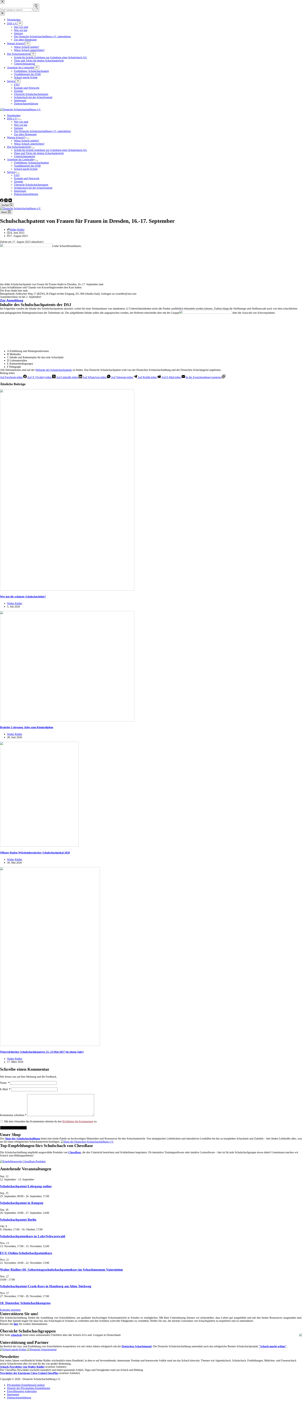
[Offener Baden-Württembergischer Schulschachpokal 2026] (39, 845)
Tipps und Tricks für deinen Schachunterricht (39, 153)
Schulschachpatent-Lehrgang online (26, 1186)
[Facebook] (2, 201)
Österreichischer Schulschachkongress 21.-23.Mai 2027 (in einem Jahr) (42, 1051)
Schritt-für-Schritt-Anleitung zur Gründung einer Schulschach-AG (50, 150)
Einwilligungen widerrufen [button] (22, 1391)
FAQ (17, 175)
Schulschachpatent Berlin (18, 1219)
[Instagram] (6, 201)
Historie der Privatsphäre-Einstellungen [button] (28, 1388)
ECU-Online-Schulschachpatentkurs (26, 1253)
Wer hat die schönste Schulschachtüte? (23, 596)
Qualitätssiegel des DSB (27, 165)
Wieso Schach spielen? (26, 140)
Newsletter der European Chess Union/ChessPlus (29, 1373)
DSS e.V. (12, 118)
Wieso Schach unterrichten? (29, 143)
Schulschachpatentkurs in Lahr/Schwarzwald (32, 1236)
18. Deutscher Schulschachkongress (25, 1303)
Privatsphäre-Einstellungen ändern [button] (26, 1384)
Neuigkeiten (13, 115)
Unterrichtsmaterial (24, 156)
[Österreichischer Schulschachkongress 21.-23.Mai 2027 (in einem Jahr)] (50, 1045)
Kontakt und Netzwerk (26, 178)
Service (11, 172)
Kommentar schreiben (13, 1115)
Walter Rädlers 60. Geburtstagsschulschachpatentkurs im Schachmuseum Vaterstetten (61, 1269)
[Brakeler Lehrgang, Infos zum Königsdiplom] (67, 720)
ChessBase (74, 1152)
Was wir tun (20, 124)
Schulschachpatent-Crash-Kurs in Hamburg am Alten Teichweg (45, 1286)
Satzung (18, 128)
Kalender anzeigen (10, 1309)
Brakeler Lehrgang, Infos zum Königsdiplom (26, 727)
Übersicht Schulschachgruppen (31, 184)
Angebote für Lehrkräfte (20, 159)
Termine (18, 181)
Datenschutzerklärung (26, 194)
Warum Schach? (16, 137)
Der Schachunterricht (18, 146)
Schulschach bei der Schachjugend (33, 187)
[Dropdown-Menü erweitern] (20, 119)
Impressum (20, 190)
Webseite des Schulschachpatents (53, 369)
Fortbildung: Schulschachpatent (31, 162)
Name (4, 1082)
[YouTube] (10, 201)
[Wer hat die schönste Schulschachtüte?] (67, 589)
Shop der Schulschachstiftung (22, 1138)
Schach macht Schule (26, 168)
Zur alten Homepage (25, 134)
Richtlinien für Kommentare (77, 1121)
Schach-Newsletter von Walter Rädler (22, 1366)
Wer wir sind (21, 121)
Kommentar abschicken (13, 1127)
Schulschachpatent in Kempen (21, 1203)
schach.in (16, 1334)
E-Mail (5, 1089)
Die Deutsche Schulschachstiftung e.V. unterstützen (42, 131)
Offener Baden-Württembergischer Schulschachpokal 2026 (35, 852)
